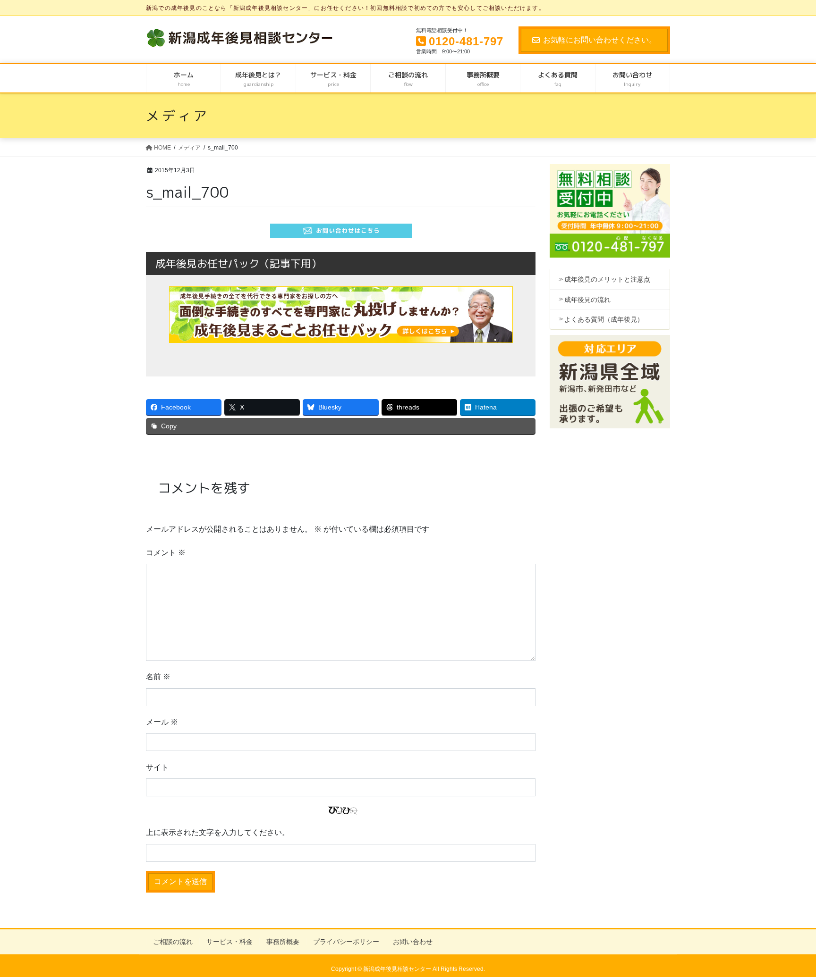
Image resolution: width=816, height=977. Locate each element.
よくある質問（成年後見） (604, 319)
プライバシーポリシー (346, 941)
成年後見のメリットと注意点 (607, 279)
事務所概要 (282, 941)
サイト (157, 767)
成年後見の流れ (587, 299)
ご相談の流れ (173, 941)
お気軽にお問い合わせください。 (599, 40)
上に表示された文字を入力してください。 (217, 832)
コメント (166, 553)
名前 (158, 677)
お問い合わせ (413, 941)
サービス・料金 (229, 941)
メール (162, 722)
